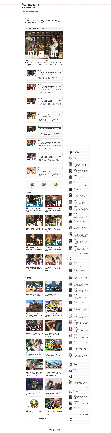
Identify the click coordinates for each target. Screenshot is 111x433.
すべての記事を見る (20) (84, 253)
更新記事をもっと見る (44, 418)
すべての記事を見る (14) (84, 414)
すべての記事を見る (85, 387)
